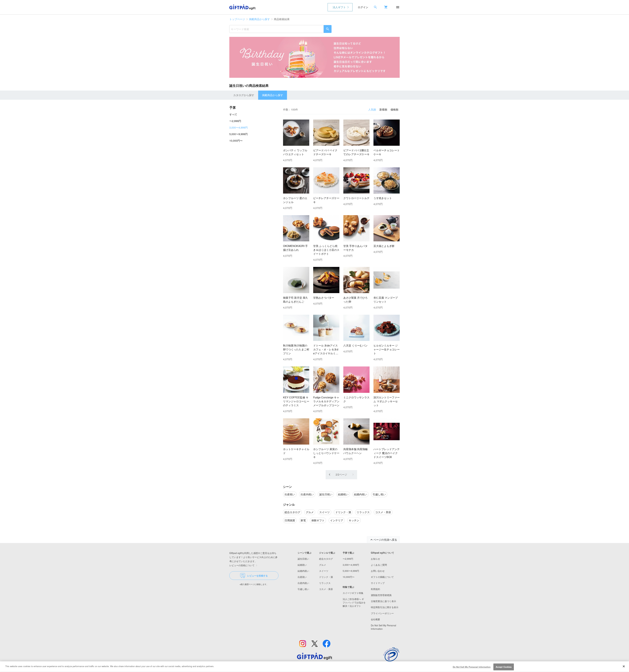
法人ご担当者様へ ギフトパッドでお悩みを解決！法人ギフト (354, 602)
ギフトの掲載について (382, 577)
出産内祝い (303, 583)
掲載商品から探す (259, 19)
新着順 (383, 109)
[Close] (623, 666)
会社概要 (375, 619)
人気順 (372, 109)
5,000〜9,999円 (238, 134)
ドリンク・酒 (326, 577)
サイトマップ (378, 583)
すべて (233, 114)
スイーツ (323, 570)
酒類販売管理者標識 (381, 595)
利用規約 (375, 589)
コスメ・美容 (326, 589)
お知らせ (375, 558)
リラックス (325, 583)
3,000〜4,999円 (238, 127)
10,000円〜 (236, 140)
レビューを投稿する (257, 575)
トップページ (237, 19)
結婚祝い (302, 564)
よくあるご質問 (379, 564)
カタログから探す (243, 95)
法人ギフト (339, 7)
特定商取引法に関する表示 (384, 607)
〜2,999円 (235, 121)
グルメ (322, 564)
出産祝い (302, 577)
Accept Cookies (504, 666)
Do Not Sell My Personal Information (472, 666)
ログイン (363, 7)
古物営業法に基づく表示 (383, 601)
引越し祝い (303, 589)
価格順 (394, 109)
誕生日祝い (303, 558)
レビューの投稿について (242, 565)
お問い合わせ (378, 570)
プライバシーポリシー (382, 613)
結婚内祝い (303, 570)
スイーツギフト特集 (353, 593)
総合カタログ (326, 558)
